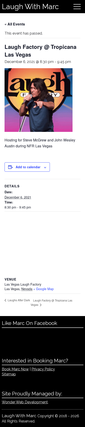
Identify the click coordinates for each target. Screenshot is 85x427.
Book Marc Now (15, 369)
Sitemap (9, 374)
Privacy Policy (43, 369)
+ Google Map (43, 288)
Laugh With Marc (30, 6)
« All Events (15, 24)
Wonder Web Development (25, 402)
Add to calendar (28, 167)
